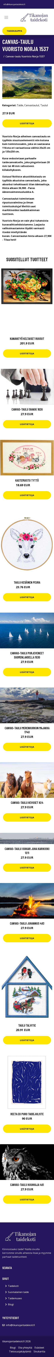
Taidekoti (13, 1286)
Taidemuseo (15, 1298)
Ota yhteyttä (25, 1347)
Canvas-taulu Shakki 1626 (27, 409)
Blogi (11, 1304)
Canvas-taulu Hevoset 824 (27, 802)
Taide (20, 105)
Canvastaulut (31, 105)
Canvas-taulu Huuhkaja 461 (27, 1185)
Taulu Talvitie (27, 1025)
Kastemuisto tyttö (27, 480)
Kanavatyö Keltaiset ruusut (27, 338)
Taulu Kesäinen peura (27, 582)
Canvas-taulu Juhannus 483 (27, 923)
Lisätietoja (27, 123)
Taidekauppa (14, 30)
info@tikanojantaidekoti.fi (14, 4)
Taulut (44, 105)
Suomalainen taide (18, 1292)
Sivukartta (39, 1351)
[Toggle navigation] (6, 17)
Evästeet (39, 1347)
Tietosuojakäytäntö (20, 1351)
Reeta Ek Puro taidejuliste (27, 1114)
